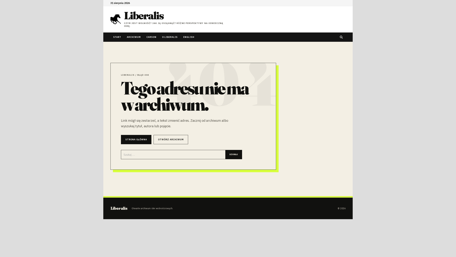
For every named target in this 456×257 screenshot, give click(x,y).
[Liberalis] (115, 19)
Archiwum (134, 37)
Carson (151, 37)
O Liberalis (170, 37)
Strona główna (136, 139)
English (188, 37)
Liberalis (144, 15)
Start (117, 37)
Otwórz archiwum (171, 139)
